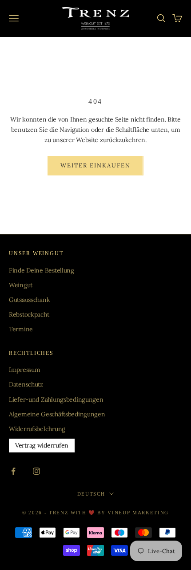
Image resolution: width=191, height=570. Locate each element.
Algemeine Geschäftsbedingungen (57, 414)
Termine (21, 329)
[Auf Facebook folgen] (13, 471)
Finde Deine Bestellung (41, 270)
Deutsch (91, 494)
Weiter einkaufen (95, 165)
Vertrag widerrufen (41, 445)
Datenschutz (26, 384)
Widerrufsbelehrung (37, 429)
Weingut (20, 285)
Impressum (24, 370)
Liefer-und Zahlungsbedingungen (56, 399)
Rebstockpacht (29, 314)
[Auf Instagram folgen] (36, 471)
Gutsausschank (29, 300)
